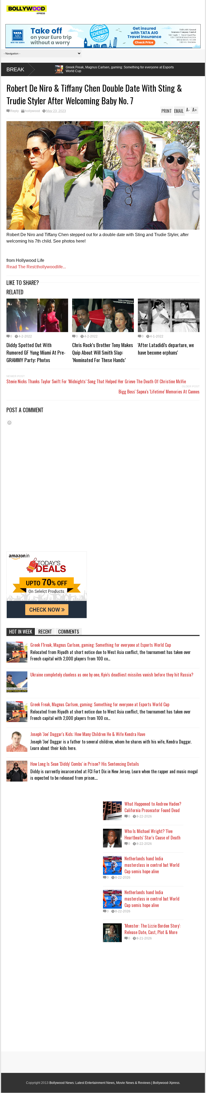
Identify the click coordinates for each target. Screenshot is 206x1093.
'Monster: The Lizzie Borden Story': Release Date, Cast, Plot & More (152, 929)
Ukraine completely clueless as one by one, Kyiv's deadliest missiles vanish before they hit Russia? (111, 674)
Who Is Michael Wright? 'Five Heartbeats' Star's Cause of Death (152, 834)
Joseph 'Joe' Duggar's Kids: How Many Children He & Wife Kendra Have (87, 734)
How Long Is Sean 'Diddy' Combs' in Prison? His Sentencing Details (84, 764)
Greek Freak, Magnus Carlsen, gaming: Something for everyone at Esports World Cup (78, 69)
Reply (14, 111)
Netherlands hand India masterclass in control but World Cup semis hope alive (151, 865)
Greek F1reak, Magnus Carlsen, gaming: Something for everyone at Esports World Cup (100, 645)
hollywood (32, 111)
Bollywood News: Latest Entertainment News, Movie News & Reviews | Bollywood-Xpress (114, 1083)
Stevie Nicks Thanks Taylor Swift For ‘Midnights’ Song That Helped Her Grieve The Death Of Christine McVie (96, 381)
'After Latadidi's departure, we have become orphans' (166, 348)
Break (15, 69)
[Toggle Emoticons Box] (9, 422)
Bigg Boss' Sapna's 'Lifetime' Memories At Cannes (159, 391)
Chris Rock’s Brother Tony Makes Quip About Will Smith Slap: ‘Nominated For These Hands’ (102, 352)
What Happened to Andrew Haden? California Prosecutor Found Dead (152, 807)
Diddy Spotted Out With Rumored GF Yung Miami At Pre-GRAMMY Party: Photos (35, 352)
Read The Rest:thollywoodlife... (36, 267)
